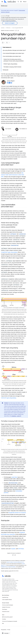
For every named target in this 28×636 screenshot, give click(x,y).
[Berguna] (16, 31)
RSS (3, 623)
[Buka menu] (2, 1)
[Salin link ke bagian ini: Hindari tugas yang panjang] (19, 348)
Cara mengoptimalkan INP (17, 27)
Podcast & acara (5, 611)
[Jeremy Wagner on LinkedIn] (9, 83)
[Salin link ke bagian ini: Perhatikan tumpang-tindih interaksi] (24, 421)
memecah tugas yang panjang (8, 398)
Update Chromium (6, 607)
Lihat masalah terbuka (7, 599)
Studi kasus (4, 609)
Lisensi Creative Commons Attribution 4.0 (15, 562)
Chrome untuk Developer (7, 605)
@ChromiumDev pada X (7, 617)
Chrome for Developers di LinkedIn (9, 621)
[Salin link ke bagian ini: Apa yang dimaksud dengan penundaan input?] (15, 109)
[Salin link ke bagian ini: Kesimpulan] (10, 520)
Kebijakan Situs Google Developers (8, 566)
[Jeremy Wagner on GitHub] (7, 83)
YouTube (4, 619)
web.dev (3, 27)
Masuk (24, 1)
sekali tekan (14, 477)
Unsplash (13, 548)
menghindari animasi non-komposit (17, 512)
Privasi (8, 629)
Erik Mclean (21, 548)
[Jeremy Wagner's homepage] (11, 83)
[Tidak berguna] (18, 31)
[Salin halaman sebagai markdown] (7, 42)
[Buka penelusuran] (18, 1)
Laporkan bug (5, 597)
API (16, 416)
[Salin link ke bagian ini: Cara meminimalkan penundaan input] (14, 207)
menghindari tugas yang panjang (9, 252)
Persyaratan (3, 629)
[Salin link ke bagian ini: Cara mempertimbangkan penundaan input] (14, 165)
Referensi (4, 6)
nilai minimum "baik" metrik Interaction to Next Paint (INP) (12, 174)
